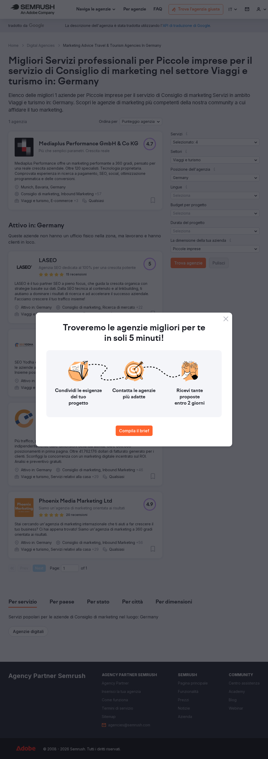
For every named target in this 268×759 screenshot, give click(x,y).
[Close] (226, 319)
